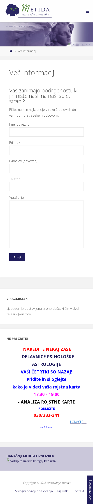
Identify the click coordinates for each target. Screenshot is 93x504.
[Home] (10, 51)
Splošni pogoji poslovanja (34, 491)
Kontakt (78, 491)
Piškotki (62, 491)
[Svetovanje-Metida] (30, 11)
